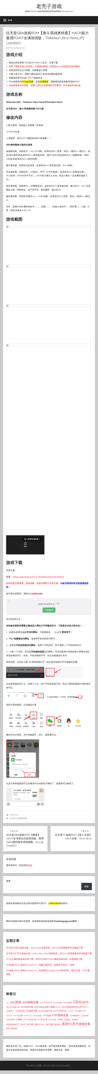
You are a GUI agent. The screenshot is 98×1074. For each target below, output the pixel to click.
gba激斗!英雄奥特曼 (18, 818)
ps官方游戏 (10, 1019)
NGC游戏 (78, 1011)
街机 (7, 1028)
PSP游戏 (47, 1015)
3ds (7, 1003)
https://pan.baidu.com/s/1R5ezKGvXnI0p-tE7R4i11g (38, 576)
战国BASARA (39, 1024)
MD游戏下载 (31, 1011)
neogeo (71, 1011)
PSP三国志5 (37, 1016)
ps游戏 (19, 1019)
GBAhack (81, 1002)
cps (41, 1003)
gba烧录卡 (10, 1011)
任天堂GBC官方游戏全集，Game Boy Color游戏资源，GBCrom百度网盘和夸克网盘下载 (49, 953)
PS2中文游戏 (18, 1016)
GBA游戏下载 (27, 1007)
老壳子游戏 (49, 6)
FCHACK (48, 1002)
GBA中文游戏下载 (13, 1007)
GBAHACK (14, 815)
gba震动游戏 (20, 1011)
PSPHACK (28, 1016)
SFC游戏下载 (42, 1019)
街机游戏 (14, 1028)
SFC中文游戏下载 (29, 1019)
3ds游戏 (15, 1002)
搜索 (8, 881)
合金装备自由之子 (12, 1024)
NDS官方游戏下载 (59, 1011)
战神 (47, 1024)
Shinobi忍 (52, 1019)
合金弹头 (75, 1019)
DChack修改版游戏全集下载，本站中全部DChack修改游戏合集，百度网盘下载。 (45, 959)
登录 (30, 865)
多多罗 (23, 1024)
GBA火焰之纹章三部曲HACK (47, 1007)
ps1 (84, 1011)
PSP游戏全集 (60, 1015)
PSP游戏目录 (74, 1016)
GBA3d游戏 (67, 1003)
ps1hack (9, 1016)
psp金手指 (84, 1016)
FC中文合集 (57, 1003)
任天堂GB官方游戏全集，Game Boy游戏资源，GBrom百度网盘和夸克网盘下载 (44, 947)
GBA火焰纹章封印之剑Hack (74, 1007)
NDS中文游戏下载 (45, 1011)
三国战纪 (67, 1019)
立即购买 (49, 610)
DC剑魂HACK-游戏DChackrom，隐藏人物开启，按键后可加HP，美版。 (41, 964)
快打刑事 (30, 1024)
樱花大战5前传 (55, 1024)
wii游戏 (60, 1019)
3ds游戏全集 (30, 1002)
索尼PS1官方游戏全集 (76, 1024)
